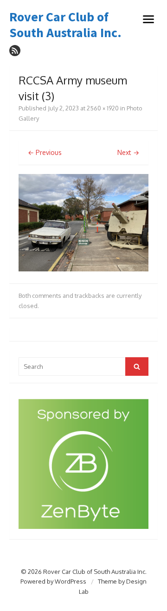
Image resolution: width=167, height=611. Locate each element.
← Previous (45, 152)
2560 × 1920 (103, 108)
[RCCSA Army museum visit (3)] (83, 269)
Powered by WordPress (53, 581)
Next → (128, 152)
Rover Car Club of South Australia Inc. (65, 24)
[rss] (14, 50)
